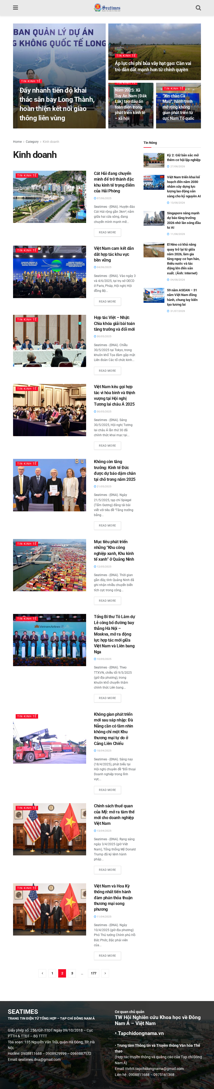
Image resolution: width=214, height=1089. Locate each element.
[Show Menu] (15, 8)
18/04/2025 (103, 750)
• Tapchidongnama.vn (139, 1033)
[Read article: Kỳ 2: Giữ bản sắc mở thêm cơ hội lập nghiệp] (154, 160)
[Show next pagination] (105, 973)
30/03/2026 (29, 128)
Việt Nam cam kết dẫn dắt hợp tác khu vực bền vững (114, 254)
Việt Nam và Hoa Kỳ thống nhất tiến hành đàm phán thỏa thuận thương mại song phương (113, 898)
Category (32, 142)
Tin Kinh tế (30, 81)
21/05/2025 (103, 486)
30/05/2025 (103, 336)
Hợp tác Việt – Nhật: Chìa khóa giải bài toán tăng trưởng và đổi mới (114, 323)
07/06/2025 (103, 198)
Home (17, 142)
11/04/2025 (103, 916)
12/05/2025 (103, 566)
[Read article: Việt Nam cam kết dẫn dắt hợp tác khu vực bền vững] (49, 272)
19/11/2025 (172, 128)
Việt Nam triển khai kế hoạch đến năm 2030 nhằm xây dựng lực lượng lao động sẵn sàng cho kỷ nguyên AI (184, 186)
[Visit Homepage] (107, 8)
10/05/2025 (103, 659)
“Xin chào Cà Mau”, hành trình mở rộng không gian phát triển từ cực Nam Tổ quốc (178, 107)
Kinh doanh (51, 142)
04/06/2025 (103, 267)
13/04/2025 (103, 830)
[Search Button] (198, 8)
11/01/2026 (124, 128)
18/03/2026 (124, 79)
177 (93, 973)
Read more (110, 231)
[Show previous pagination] (42, 973)
